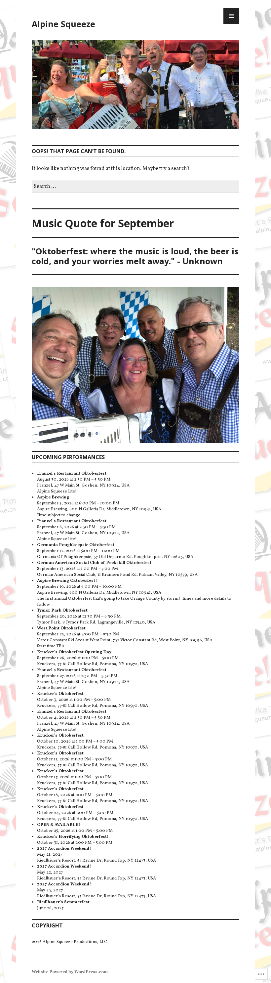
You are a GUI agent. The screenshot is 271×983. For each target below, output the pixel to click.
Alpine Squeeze (63, 23)
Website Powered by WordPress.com (70, 972)
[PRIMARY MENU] (231, 16)
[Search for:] (135, 186)
